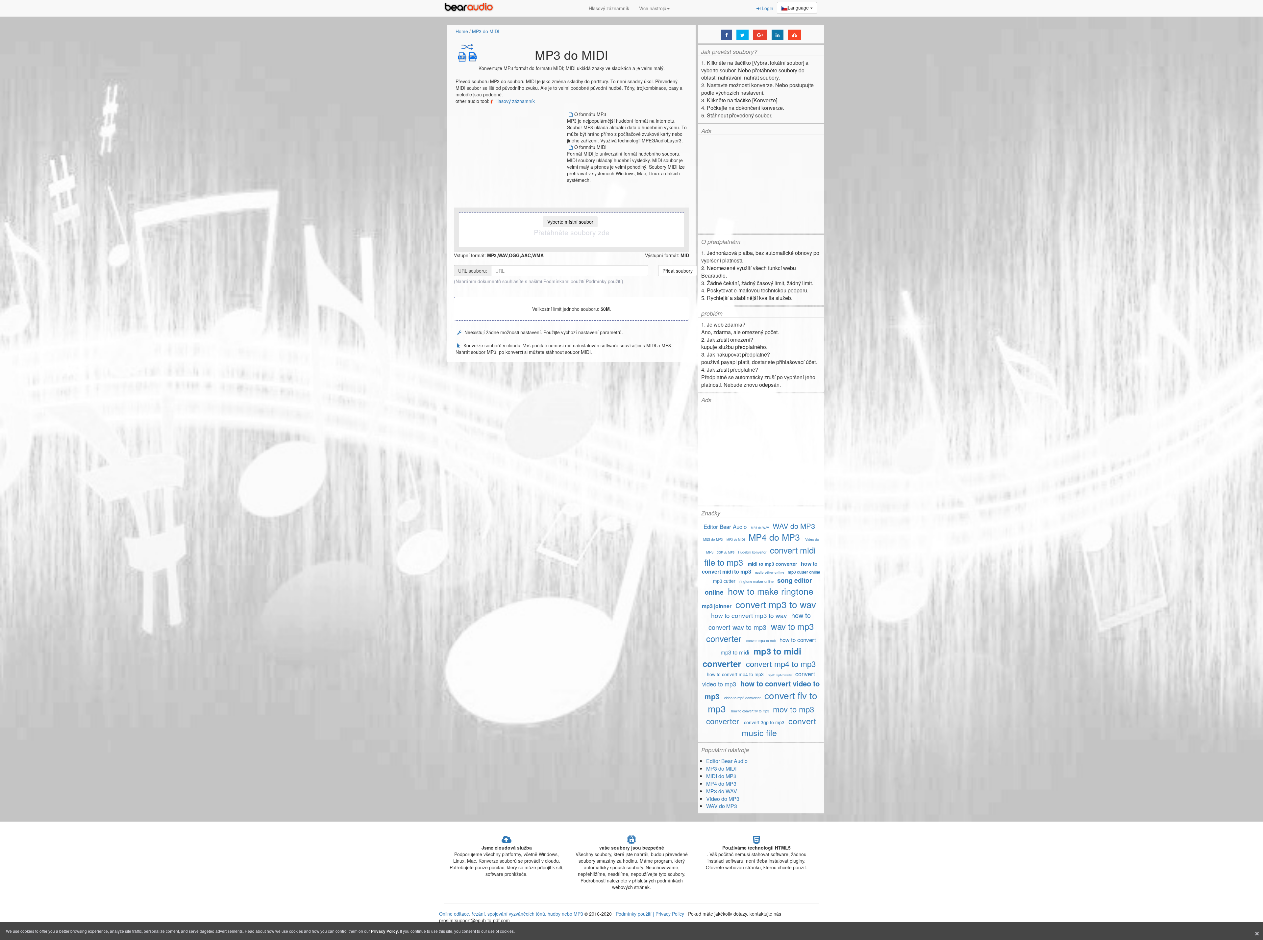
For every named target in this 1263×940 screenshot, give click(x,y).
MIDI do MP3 (713, 539)
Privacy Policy (669, 913)
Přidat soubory (677, 270)
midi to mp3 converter (772, 563)
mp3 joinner (716, 606)
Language (799, 7)
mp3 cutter (724, 581)
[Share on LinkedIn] (777, 35)
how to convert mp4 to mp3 (735, 674)
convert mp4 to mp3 (781, 663)
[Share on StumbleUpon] (794, 35)
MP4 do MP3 (774, 537)
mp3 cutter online (804, 572)
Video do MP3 (722, 799)
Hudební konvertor (752, 552)
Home (462, 31)
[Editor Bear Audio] (470, 8)
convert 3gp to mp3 (764, 722)
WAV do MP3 (794, 526)
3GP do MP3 (725, 552)
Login (766, 8)
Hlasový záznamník (609, 8)
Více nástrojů (652, 8)
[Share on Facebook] (726, 35)
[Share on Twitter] (742, 35)
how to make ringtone (772, 590)
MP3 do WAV (760, 528)
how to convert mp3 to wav (749, 615)
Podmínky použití (604, 281)
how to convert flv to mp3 (750, 711)
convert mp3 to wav (775, 604)
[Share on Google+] (760, 35)
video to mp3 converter (742, 697)
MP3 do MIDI (485, 31)
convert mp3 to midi (761, 640)
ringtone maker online (756, 581)
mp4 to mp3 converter (780, 675)
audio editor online (769, 572)
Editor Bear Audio (725, 526)
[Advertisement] (511, 157)
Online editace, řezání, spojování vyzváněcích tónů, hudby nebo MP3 (511, 913)
